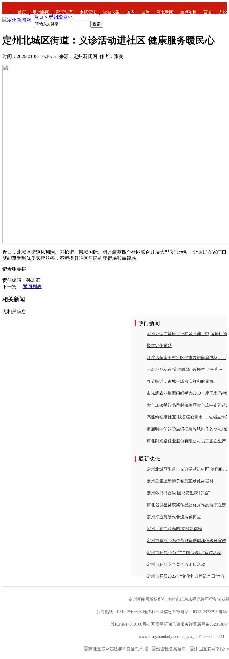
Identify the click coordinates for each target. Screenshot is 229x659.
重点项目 (188, 12)
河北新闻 (165, 12)
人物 (223, 12)
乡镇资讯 (88, 12)
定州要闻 (41, 12)
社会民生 (111, 12)
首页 (22, 12)
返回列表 (32, 286)
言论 (207, 12)
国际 (145, 12)
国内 (130, 12)
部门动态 (64, 12)
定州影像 (58, 17)
